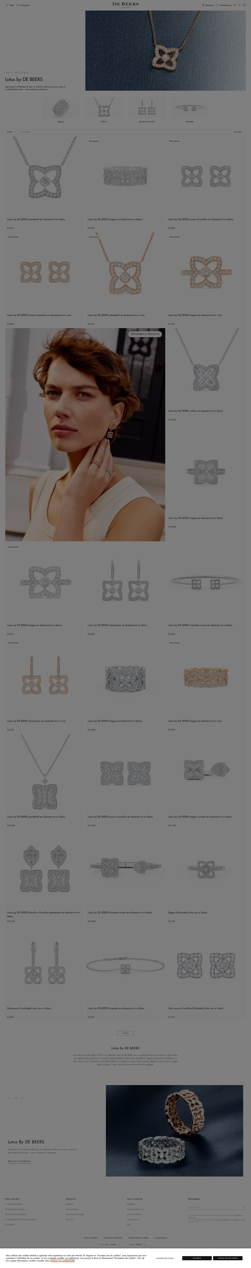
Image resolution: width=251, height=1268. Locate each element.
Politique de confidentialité (62, 1261)
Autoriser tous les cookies (227, 1258)
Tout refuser (197, 1258)
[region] (125, 1258)
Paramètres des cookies (165, 1258)
